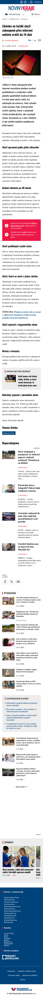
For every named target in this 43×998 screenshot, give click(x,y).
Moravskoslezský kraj (12, 911)
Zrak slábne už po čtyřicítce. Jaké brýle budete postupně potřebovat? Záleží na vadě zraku (27, 656)
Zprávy (9, 842)
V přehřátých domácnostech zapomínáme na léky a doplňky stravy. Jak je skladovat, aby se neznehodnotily (28, 741)
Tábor (14, 875)
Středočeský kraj (10, 920)
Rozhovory (8, 942)
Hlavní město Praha (11, 897)
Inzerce (23, 979)
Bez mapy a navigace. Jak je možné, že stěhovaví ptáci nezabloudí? (21, 710)
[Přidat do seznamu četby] (39, 40)
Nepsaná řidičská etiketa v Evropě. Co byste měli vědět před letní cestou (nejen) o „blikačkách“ (28, 772)
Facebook (21, 2)
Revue (6, 940)
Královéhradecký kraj (12, 906)
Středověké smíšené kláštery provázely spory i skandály (22, 704)
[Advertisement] (21, 812)
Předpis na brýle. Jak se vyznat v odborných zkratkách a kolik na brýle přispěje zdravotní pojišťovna (21, 315)
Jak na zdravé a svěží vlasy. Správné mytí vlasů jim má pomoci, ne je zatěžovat (26, 641)
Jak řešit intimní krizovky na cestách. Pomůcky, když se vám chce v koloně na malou (28, 599)
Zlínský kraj (8, 922)
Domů (4, 19)
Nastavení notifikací (30, 975)
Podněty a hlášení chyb (27, 971)
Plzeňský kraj (9, 918)
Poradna (24, 19)
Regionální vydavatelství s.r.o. (24, 993)
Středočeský (14, 14)
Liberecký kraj (9, 909)
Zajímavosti (8, 944)
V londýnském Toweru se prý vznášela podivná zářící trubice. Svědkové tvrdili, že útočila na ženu (22, 726)
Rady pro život (8, 433)
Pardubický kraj (10, 915)
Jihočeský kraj (9, 900)
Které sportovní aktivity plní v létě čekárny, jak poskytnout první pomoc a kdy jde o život (28, 627)
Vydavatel (11, 971)
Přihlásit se (38, 2)
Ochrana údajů (14, 975)
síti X (25, 232)
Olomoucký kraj (10, 913)
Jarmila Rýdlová (11, 40)
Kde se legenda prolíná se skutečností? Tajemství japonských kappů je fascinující (22, 717)
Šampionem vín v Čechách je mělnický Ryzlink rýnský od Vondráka (27, 614)
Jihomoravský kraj (11, 902)
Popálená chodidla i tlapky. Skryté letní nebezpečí (26, 670)
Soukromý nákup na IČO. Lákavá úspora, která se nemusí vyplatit (28, 683)
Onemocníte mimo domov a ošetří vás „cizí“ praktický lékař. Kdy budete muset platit (28, 756)
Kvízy (6, 937)
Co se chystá (9, 933)
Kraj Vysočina (9, 904)
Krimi (6, 935)
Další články (20, 787)
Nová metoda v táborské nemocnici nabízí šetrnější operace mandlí (18, 871)
